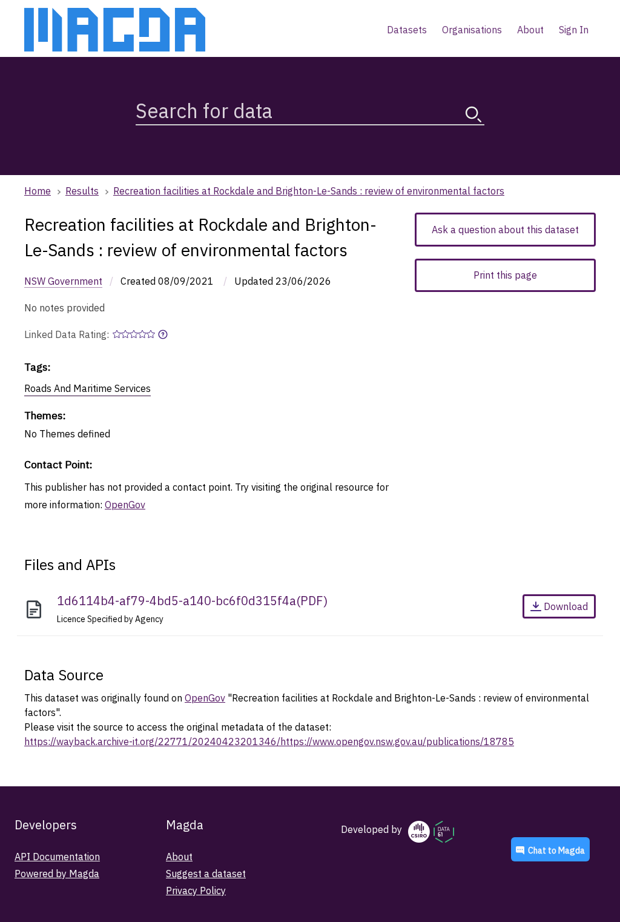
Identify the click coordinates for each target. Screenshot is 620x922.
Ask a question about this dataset (505, 230)
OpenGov (125, 505)
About (179, 857)
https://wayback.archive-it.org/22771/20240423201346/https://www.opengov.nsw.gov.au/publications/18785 (269, 741)
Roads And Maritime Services (87, 388)
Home (37, 191)
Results (82, 191)
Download (566, 606)
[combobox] (310, 108)
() (192, 600)
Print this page (505, 275)
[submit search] (473, 114)
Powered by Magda (57, 873)
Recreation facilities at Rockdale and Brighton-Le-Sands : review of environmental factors (308, 191)
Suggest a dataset (206, 873)
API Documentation (57, 857)
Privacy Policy (196, 890)
